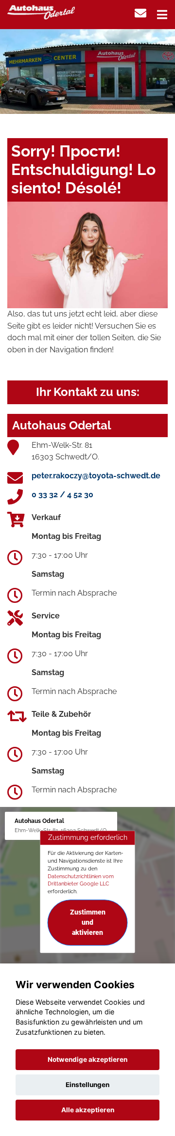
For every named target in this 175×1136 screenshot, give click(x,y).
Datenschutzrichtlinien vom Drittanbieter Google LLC (81, 880)
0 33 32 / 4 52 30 (62, 494)
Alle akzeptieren (87, 1110)
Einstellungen (87, 1085)
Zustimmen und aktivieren (87, 922)
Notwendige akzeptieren (87, 1059)
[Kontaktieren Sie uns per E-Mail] (140, 13)
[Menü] (162, 14)
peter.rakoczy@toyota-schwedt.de (96, 475)
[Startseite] (41, 11)
